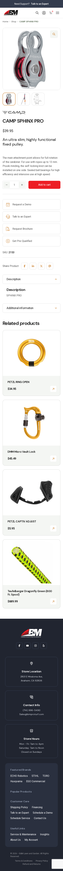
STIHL (35, 775)
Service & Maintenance (23, 834)
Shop (13, 21)
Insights (44, 834)
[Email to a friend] (49, 266)
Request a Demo (21, 204)
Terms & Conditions (23, 861)
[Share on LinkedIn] (33, 266)
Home (5, 21)
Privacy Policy (42, 861)
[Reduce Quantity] (6, 185)
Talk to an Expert (40, 4)
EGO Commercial (35, 781)
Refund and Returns (32, 864)
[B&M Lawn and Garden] (11, 13)
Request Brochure (22, 228)
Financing (37, 807)
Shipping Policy (19, 807)
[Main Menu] (57, 12)
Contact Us (40, 818)
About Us (15, 839)
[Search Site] (37, 12)
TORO (46, 775)
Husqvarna (16, 781)
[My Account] (44, 12)
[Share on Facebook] (24, 266)
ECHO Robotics (19, 775)
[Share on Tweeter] (41, 266)
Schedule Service (20, 818)
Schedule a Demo (43, 812)
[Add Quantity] (22, 185)
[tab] (31, 279)
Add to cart (44, 184)
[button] (54, 34)
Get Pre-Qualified (22, 241)
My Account (31, 839)
